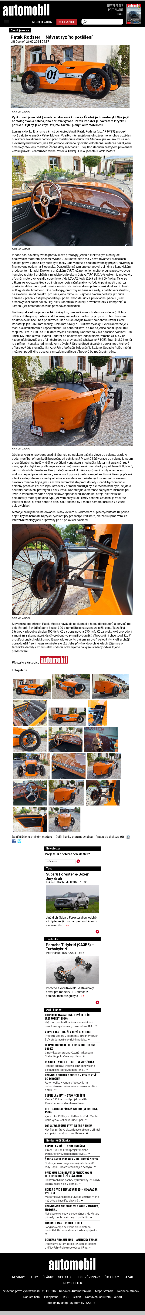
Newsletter (115, 5)
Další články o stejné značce (74, 837)
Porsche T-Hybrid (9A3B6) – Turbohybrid (70, 947)
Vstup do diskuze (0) (110, 837)
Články (48, 1277)
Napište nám (31, 1297)
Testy (33, 1277)
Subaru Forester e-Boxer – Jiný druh (69, 876)
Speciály (65, 1277)
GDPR (77, 1297)
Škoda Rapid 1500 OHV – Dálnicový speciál (72, 1159)
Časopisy (112, 1277)
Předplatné (115, 9)
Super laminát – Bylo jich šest (65, 1095)
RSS (66, 1297)
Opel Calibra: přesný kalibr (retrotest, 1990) (71, 1110)
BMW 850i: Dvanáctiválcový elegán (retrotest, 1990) (67, 1016)
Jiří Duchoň (18, 41)
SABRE (90, 1303)
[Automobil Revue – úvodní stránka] (31, 31)
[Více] (97, 932)
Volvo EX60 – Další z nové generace (68, 1032)
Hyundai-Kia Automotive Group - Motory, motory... (72, 1208)
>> (67, 925)
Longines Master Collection (63, 1223)
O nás (119, 14)
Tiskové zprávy (88, 1277)
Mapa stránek (104, 1291)
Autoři (118, 1297)
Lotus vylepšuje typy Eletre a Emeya (68, 1125)
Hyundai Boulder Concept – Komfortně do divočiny (70, 1077)
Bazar (128, 1277)
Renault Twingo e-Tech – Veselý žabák (69, 1062)
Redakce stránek (128, 1291)
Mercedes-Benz (42, 22)
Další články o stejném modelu (32, 837)
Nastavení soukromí (98, 1297)
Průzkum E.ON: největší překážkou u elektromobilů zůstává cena (68, 1174)
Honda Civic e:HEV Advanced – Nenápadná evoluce (71, 1191)
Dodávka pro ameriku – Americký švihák (71, 1239)
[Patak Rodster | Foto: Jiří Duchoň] (32, 698)
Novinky (18, 1277)
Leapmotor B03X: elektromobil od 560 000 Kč (70, 1046)
